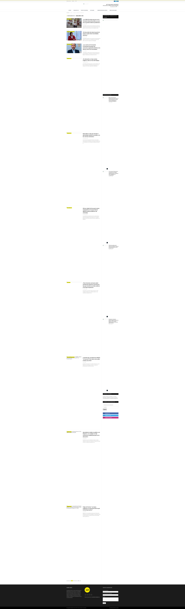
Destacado (68, 282)
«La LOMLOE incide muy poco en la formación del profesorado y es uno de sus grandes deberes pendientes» (91, 21)
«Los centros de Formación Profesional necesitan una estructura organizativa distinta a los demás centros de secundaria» (91, 47)
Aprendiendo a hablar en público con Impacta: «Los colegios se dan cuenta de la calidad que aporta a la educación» (91, 434)
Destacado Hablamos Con (70, 31)
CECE (67, 591)
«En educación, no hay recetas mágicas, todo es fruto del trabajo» (91, 59)
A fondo (69, 10)
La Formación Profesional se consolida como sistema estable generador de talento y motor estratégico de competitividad (113, 173)
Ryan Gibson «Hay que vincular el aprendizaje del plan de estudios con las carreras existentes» (91, 135)
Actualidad (92, 10)
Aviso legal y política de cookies (113, 607)
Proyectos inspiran (84, 10)
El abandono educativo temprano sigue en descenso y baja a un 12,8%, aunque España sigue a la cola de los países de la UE (113, 321)
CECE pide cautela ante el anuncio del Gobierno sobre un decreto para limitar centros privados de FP (113, 247)
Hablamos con (76, 10)
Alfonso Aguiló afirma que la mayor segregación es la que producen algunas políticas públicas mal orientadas (91, 210)
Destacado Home (69, 44)
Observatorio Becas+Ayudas (102, 10)
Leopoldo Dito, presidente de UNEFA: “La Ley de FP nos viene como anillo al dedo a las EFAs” (91, 359)
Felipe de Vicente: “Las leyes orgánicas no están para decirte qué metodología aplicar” (91, 508)
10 (78, 580)
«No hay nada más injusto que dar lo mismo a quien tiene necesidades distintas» (91, 34)
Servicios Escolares (113, 10)
